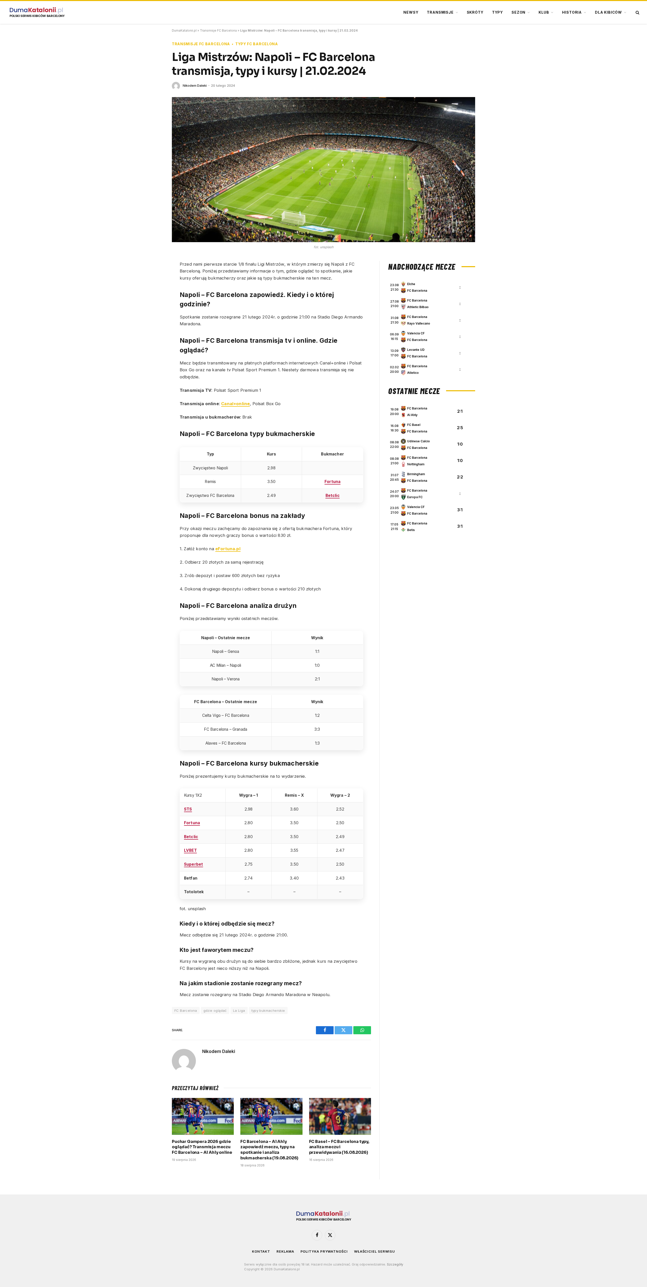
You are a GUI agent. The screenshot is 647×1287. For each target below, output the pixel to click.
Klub (544, 12)
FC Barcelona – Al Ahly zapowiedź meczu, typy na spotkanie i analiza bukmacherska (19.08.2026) (269, 1150)
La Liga (239, 1010)
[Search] (637, 12)
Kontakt (261, 1251)
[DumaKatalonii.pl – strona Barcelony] (37, 12)
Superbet (193, 864)
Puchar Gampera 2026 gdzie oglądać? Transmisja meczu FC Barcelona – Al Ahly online (202, 1147)
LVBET (190, 850)
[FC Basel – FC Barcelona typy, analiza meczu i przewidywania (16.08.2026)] (340, 1116)
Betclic (333, 495)
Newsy (410, 12)
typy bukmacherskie (268, 1010)
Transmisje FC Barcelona (218, 30)
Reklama (285, 1251)
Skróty (475, 12)
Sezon (518, 12)
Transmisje (440, 12)
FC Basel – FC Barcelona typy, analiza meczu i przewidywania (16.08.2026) (339, 1147)
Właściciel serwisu (374, 1251)
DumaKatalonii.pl (184, 30)
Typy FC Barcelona (256, 44)
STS (188, 809)
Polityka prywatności (324, 1251)
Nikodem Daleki (195, 85)
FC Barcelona (185, 1010)
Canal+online (235, 403)
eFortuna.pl (228, 548)
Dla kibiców (608, 12)
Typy (497, 12)
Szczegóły (395, 1264)
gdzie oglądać (215, 1010)
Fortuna (332, 481)
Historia (572, 12)
